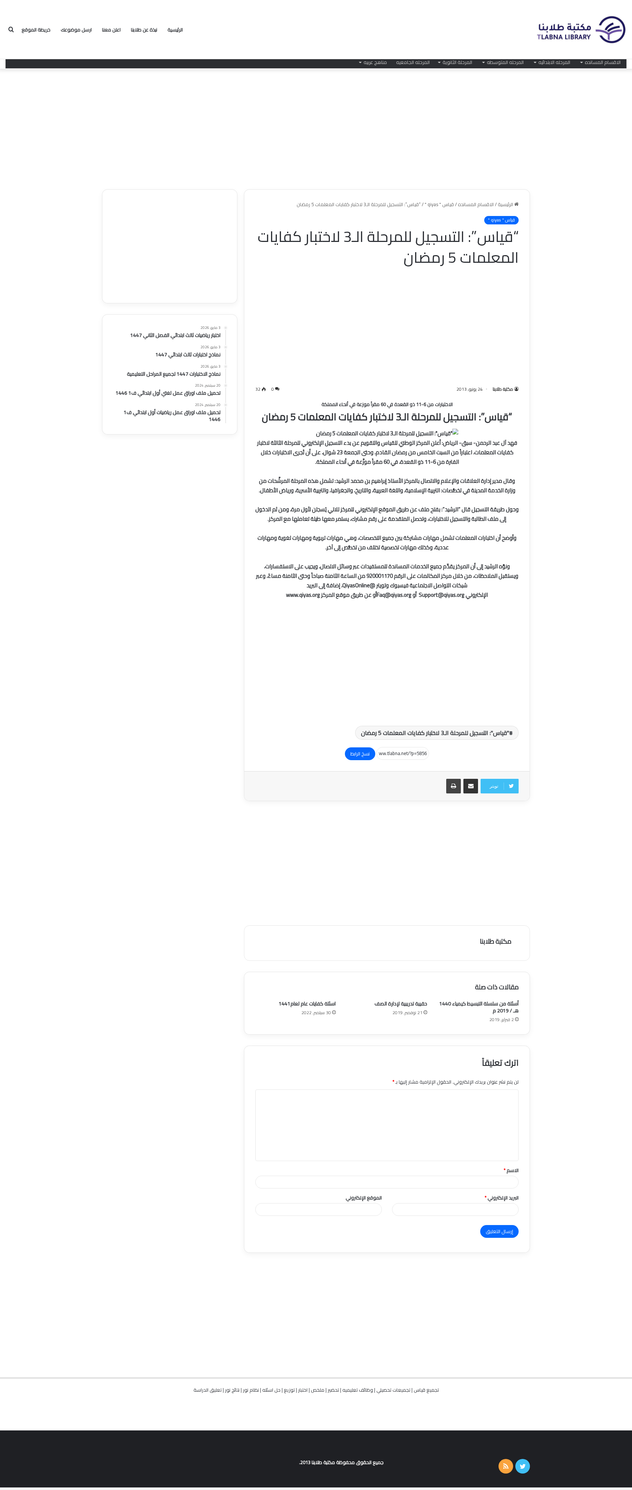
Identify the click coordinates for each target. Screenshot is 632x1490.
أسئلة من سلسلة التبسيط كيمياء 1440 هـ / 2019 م (479, 1007)
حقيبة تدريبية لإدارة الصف (401, 1003)
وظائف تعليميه (357, 1389)
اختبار (303, 1389)
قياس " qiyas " (439, 204)
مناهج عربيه (375, 62)
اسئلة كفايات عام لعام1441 (307, 1003)
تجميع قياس (426, 1389)
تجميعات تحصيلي (393, 1389)
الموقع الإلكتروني (364, 1197)
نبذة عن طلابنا (144, 29)
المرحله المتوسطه (505, 62)
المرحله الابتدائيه (554, 62)
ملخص (317, 1389)
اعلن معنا (111, 29)
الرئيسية (175, 29)
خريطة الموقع (36, 29)
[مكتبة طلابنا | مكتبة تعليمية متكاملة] (581, 30)
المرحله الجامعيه (413, 62)
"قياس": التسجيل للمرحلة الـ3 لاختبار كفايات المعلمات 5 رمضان (435, 732)
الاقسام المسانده (603, 62)
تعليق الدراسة (207, 1389)
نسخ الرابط (360, 753)
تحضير (333, 1389)
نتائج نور (232, 1389)
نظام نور (251, 1389)
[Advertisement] (316, 127)
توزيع (289, 1389)
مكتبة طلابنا (503, 389)
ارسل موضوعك (76, 29)
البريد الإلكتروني (502, 1197)
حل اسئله (271, 1389)
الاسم (511, 1170)
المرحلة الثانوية (457, 62)
